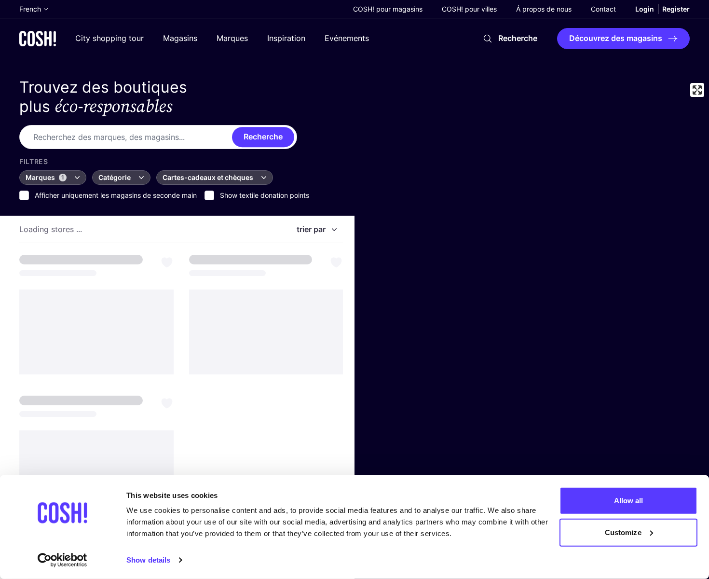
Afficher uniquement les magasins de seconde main (116, 195)
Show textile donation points (264, 195)
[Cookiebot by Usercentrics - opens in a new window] (62, 560)
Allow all (628, 500)
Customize (623, 532)
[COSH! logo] (37, 38)
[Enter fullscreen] (697, 90)
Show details (148, 560)
